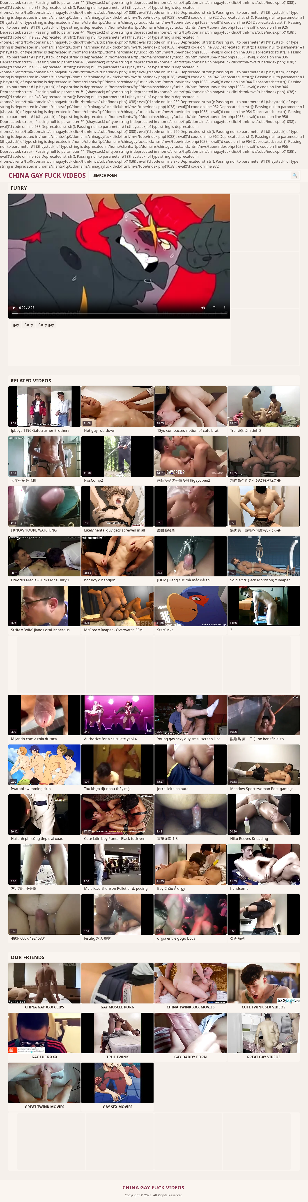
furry (28, 324)
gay (16, 324)
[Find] (295, 175)
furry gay (46, 324)
